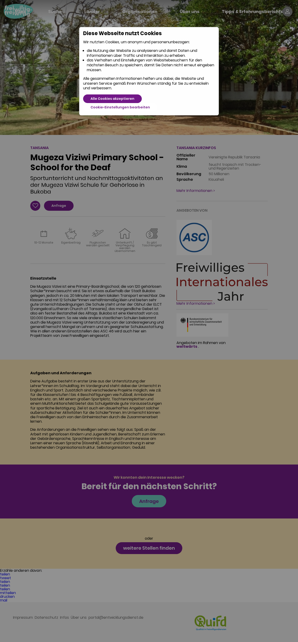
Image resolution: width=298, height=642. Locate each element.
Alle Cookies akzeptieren (112, 98)
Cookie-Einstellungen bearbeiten (120, 107)
